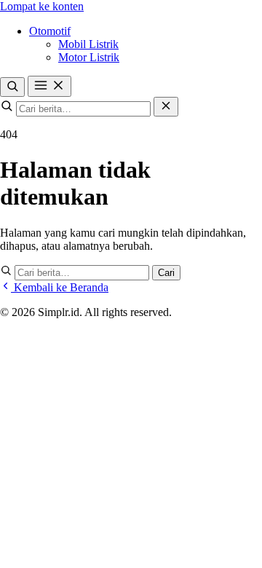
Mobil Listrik (88, 44)
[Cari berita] (12, 87)
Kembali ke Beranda (59, 287)
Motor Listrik (88, 57)
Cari (166, 272)
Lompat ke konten (42, 6)
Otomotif (50, 31)
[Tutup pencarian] (166, 107)
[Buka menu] (49, 86)
